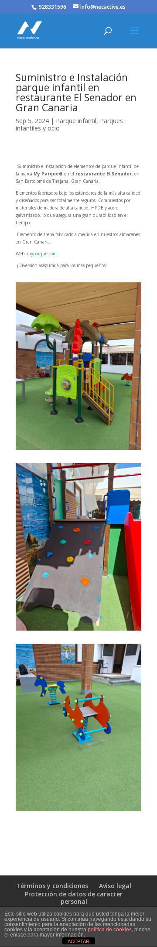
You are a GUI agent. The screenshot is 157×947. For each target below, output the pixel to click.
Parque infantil (76, 121)
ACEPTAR (78, 941)
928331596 (52, 6)
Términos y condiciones (52, 886)
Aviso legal (115, 886)
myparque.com (41, 253)
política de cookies (110, 929)
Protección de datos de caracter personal (74, 898)
